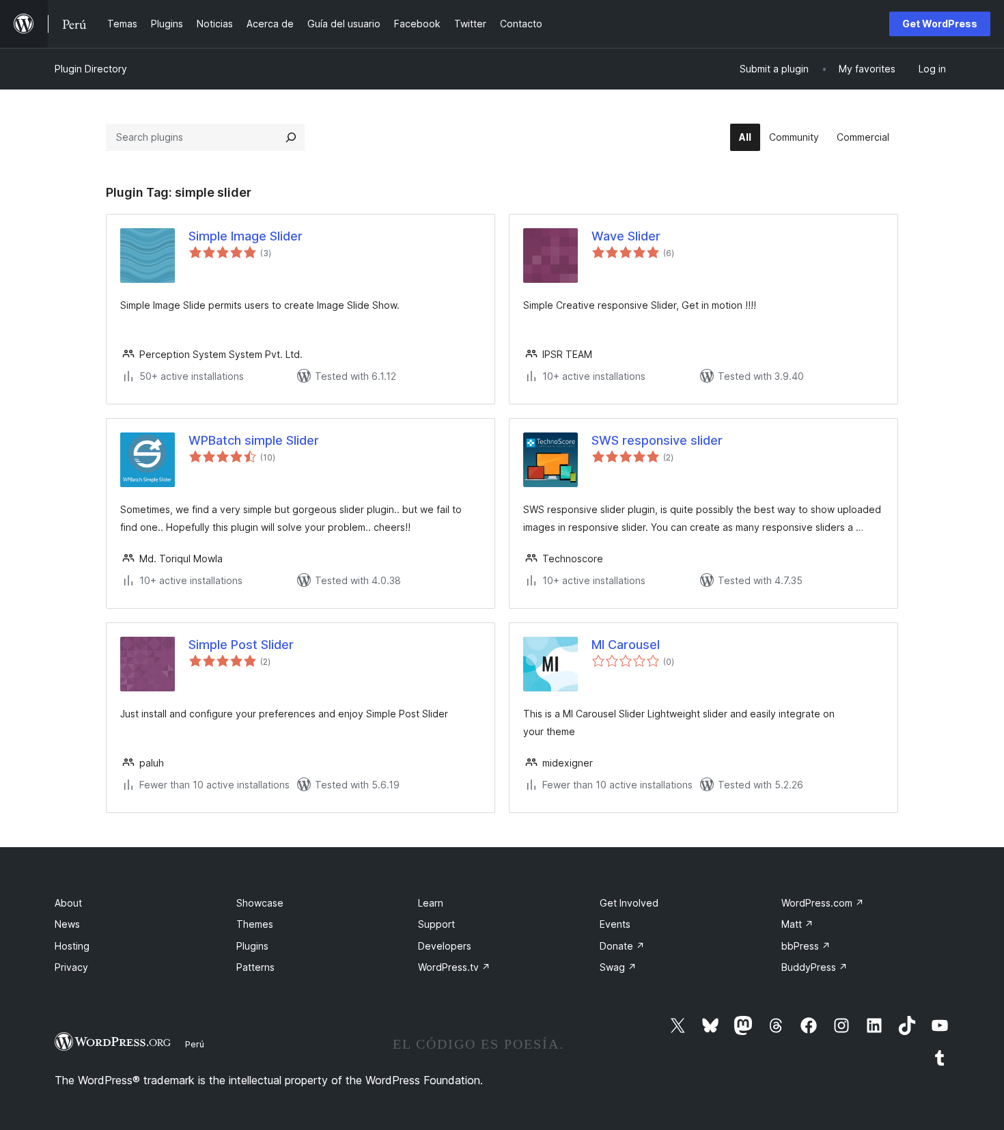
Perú (194, 1043)
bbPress (806, 946)
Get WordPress (939, 23)
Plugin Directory (91, 68)
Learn (430, 903)
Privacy (71, 967)
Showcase (259, 903)
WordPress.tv (454, 967)
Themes (254, 924)
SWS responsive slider (657, 440)
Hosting (72, 946)
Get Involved (629, 903)
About (68, 903)
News (67, 924)
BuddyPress (814, 967)
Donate (622, 946)
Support (436, 924)
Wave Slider (625, 236)
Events (615, 924)
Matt (797, 924)
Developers (444, 946)
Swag (618, 967)
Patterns (255, 967)
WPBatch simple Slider (254, 440)
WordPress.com (822, 903)
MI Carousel (625, 644)
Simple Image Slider (246, 236)
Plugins (252, 946)
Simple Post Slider (241, 644)
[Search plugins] (291, 137)
